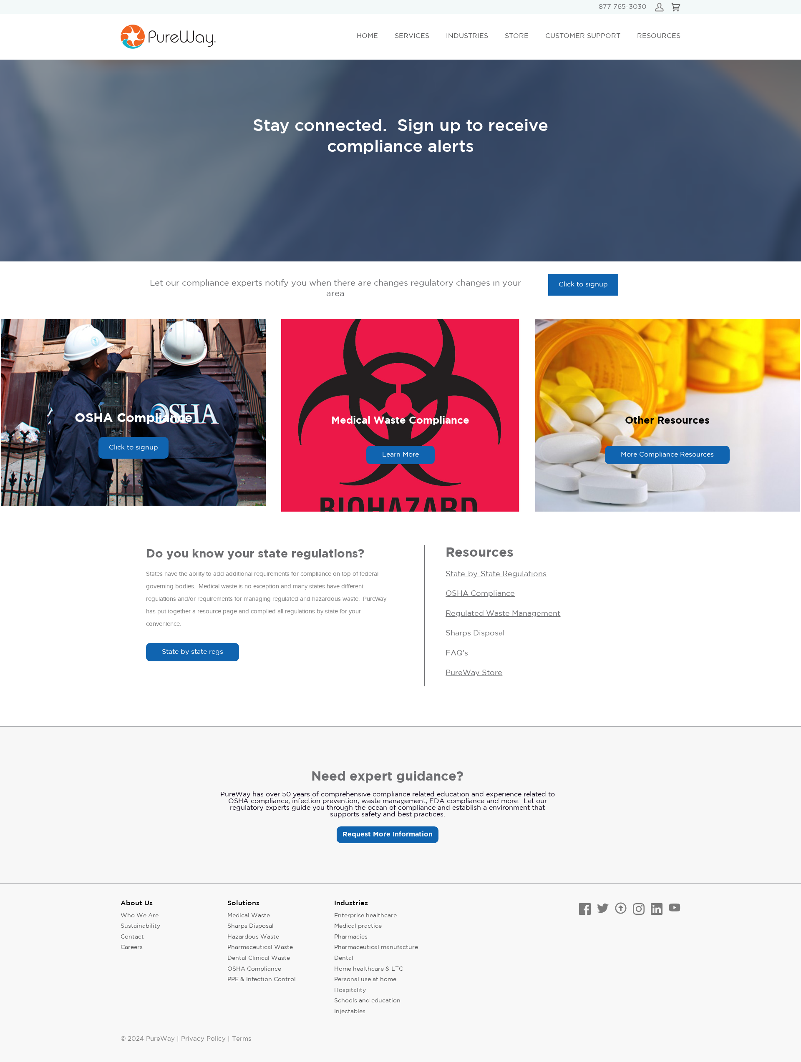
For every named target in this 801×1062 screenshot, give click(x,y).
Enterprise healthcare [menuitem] (365, 915)
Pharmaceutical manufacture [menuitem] (376, 947)
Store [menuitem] (517, 36)
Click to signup (583, 284)
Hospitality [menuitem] (350, 990)
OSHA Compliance (480, 593)
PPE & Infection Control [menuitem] (261, 979)
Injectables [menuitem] (349, 1011)
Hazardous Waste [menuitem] (253, 936)
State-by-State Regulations (496, 574)
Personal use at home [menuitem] (365, 979)
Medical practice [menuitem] (358, 926)
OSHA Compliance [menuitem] (254, 969)
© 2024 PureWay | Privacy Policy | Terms (186, 1039)
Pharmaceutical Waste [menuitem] (260, 947)
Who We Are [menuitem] (140, 915)
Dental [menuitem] (343, 958)
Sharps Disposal (475, 633)
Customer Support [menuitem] (582, 36)
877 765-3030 (622, 7)
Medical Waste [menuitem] (248, 915)
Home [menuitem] (367, 36)
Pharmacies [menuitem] (351, 936)
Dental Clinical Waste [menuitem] (258, 958)
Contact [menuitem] (132, 936)
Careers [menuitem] (132, 947)
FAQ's (457, 653)
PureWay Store (474, 673)
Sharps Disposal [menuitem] (250, 926)
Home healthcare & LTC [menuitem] (368, 969)
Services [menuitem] (412, 36)
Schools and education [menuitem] (367, 1000)
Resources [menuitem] (658, 36)
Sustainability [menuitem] (140, 926)
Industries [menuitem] (467, 36)
